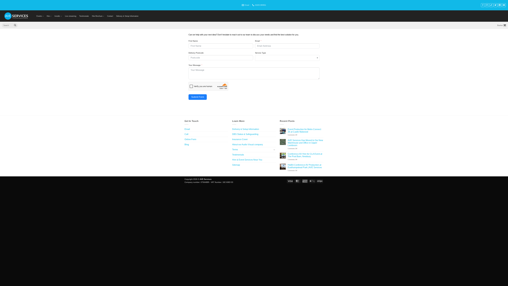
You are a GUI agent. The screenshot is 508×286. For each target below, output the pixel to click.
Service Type (260, 53)
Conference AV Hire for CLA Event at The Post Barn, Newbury (305, 155)
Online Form (190, 139)
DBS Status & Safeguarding (245, 134)
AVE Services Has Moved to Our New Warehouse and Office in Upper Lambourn (305, 142)
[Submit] (15, 25)
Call (186, 134)
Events (39, 16)
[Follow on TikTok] (491, 5)
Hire (48, 16)
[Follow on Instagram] (487, 5)
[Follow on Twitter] (495, 5)
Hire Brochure (97, 16)
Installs (57, 16)
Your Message (195, 65)
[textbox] (287, 58)
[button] (501, 25)
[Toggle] (274, 149)
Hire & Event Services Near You (247, 160)
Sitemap (236, 165)
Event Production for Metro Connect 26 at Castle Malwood (304, 130)
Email (257, 41)
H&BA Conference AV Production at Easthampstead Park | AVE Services (305, 166)
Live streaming (70, 16)
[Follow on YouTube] (504, 5)
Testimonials (84, 16)
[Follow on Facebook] (483, 5)
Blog (187, 144)
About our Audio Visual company (247, 144)
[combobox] (287, 58)
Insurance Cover (240, 139)
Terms (235, 149)
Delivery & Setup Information (127, 16)
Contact (110, 16)
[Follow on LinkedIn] (500, 5)
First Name (193, 41)
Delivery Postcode (196, 53)
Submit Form (197, 97)
